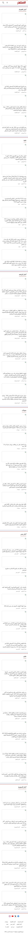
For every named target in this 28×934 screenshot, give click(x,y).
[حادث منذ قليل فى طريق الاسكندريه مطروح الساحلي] (14, 565)
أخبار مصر (16, 553)
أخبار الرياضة (17, 295)
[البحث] (3, 2)
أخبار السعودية (17, 806)
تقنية (19, 161)
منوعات (18, 429)
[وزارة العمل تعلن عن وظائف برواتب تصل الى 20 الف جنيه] (14, 441)
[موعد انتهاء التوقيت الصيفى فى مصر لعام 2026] (14, 601)
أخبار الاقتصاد (18, 30)
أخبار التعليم (16, 677)
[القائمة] (7, 2)
